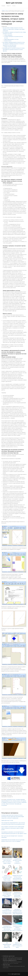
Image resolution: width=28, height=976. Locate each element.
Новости (9, 5)
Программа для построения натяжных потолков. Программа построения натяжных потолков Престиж (14, 49)
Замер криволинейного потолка (11, 39)
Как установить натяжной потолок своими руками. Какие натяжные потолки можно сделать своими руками (12, 828)
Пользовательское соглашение (15, 959)
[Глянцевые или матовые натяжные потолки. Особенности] (17, 857)
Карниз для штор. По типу (7, 820)
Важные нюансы (7, 40)
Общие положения (10, 803)
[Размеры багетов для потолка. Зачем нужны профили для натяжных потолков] (17, 874)
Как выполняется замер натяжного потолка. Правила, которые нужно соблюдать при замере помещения (13, 29)
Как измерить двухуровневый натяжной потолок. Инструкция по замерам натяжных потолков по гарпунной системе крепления (14, 44)
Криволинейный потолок (7, 801)
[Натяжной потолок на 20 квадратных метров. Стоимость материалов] (7, 891)
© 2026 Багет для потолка (9, 956)
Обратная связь (6, 964)
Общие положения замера (10, 46)
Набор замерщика (8, 35)
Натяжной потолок (11, 799)
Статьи (13, 5)
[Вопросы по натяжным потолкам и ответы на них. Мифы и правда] (7, 874)
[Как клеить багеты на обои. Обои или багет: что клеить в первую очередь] (7, 857)
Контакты (5, 959)
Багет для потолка (14, 2)
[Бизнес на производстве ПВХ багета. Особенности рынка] (17, 941)
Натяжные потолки (11, 802)
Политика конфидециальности (9, 960)
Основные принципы (20, 799)
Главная (3, 5)
